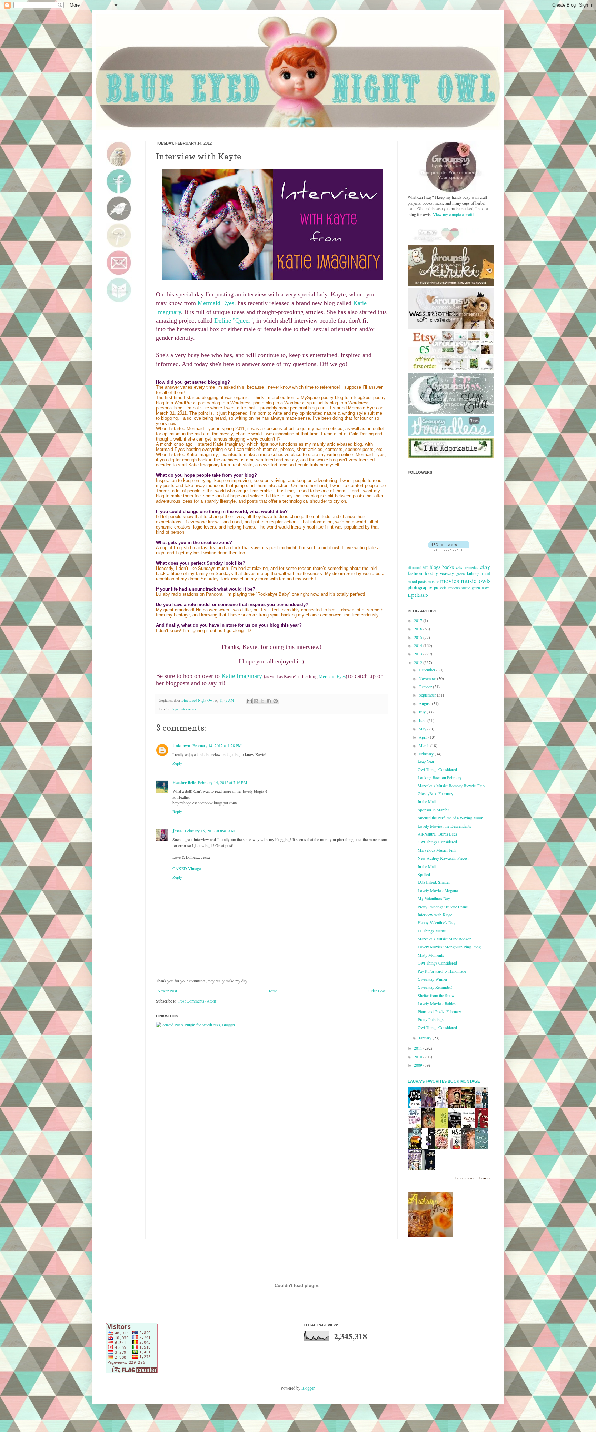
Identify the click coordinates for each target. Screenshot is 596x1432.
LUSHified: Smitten (434, 882)
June (423, 720)
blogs (174, 709)
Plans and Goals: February (439, 1011)
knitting (473, 573)
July (423, 711)
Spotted (424, 874)
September (428, 695)
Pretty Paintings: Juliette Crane (443, 906)
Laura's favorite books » (472, 1178)
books (448, 567)
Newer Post (167, 991)
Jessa (177, 831)
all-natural (414, 567)
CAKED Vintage (186, 868)
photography (420, 587)
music (469, 580)
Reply (177, 763)
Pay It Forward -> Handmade (442, 971)
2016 (418, 628)
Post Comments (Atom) (197, 1001)
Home (272, 991)
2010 (418, 1056)
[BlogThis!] (255, 701)
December (427, 669)
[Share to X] (262, 701)
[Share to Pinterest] (275, 701)
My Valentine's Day (434, 898)
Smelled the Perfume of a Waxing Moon (450, 817)
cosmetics (471, 567)
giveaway (445, 573)
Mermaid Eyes (216, 302)
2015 (418, 637)
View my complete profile (454, 214)
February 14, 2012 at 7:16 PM (222, 782)
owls (484, 580)
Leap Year (426, 761)
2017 (418, 620)
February (427, 754)
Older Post (376, 991)
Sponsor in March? (433, 809)
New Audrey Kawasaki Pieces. (443, 858)
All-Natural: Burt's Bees (437, 834)
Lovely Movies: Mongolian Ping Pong (449, 946)
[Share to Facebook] (269, 701)
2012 (418, 662)
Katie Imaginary (241, 675)
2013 (418, 653)
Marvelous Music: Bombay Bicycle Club (451, 785)
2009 (418, 1065)
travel (486, 587)
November (428, 678)
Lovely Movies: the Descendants (444, 826)
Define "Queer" (233, 320)
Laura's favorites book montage (444, 1081)
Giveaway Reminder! (435, 987)
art (425, 567)
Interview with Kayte (435, 914)
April (423, 737)
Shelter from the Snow (436, 995)
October (426, 686)
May (423, 728)
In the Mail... (428, 801)
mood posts (417, 581)
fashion (415, 573)
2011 (418, 1048)
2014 (418, 645)
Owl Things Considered (437, 769)
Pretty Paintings (431, 1019)
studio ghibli (470, 587)
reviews (454, 587)
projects (440, 587)
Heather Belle (184, 783)
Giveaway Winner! (433, 979)
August (425, 703)
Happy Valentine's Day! (437, 922)
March (424, 745)
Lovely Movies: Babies (437, 1003)
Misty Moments (431, 955)
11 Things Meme (432, 931)
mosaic (433, 581)
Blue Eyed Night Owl (198, 700)
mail (486, 573)
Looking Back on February (440, 777)
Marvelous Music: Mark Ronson (444, 938)
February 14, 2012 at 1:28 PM (217, 745)
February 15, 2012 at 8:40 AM (210, 830)
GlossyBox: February (435, 793)
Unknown (181, 746)
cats (459, 567)
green (460, 573)
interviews (188, 709)
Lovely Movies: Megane (438, 890)
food (429, 573)
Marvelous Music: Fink (437, 850)
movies (449, 580)
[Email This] (249, 701)
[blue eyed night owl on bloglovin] (448, 549)
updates (418, 594)
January (426, 1037)
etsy (485, 566)
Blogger (307, 1388)
